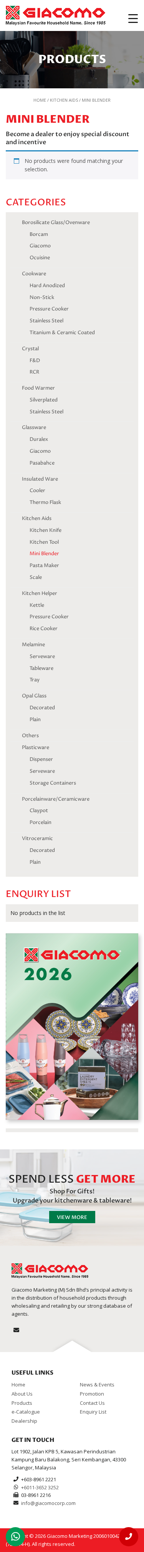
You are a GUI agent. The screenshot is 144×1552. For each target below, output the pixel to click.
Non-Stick (42, 297)
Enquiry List (93, 1411)
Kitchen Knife (45, 530)
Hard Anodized (47, 285)
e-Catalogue (26, 1411)
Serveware (42, 656)
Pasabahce (42, 463)
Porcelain (40, 822)
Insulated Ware (40, 479)
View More (72, 1217)
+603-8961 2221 (38, 1479)
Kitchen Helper (39, 593)
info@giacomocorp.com (48, 1503)
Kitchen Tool (44, 542)
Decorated (42, 707)
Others (30, 735)
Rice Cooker (44, 628)
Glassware (34, 427)
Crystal (30, 348)
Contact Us (92, 1402)
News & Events (97, 1384)
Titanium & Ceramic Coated (62, 332)
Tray (35, 679)
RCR (34, 372)
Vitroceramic (37, 838)
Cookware (34, 273)
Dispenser (41, 759)
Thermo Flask (45, 502)
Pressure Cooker (49, 309)
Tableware (41, 668)
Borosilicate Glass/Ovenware (56, 222)
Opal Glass (34, 695)
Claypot (39, 810)
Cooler (37, 490)
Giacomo (40, 245)
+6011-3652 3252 (40, 1487)
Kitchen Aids (64, 100)
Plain (35, 719)
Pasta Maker (44, 565)
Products (22, 1402)
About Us (22, 1393)
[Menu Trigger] (133, 18)
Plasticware (35, 747)
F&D (35, 360)
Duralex (39, 439)
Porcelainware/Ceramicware (55, 799)
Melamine (33, 644)
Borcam (39, 234)
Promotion (92, 1393)
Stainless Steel (46, 320)
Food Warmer (38, 388)
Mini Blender (44, 553)
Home (39, 100)
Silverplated (44, 400)
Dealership (24, 1420)
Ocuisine (40, 257)
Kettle (37, 605)
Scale (36, 577)
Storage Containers (53, 783)
